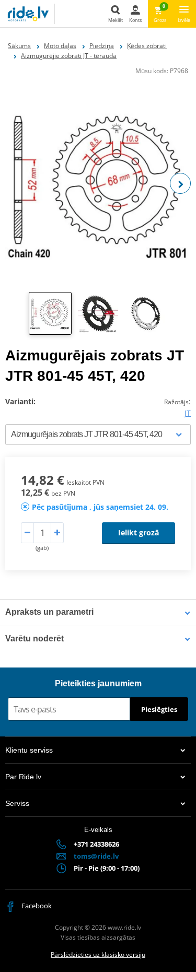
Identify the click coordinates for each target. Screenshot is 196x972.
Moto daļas (60, 45)
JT (188, 413)
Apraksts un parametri (49, 611)
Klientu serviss (29, 750)
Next (180, 183)
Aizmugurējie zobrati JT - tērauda (69, 55)
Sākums (19, 45)
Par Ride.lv (23, 776)
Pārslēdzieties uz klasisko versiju (98, 954)
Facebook (36, 905)
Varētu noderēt (34, 638)
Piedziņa (101, 45)
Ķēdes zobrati (147, 45)
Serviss (17, 803)
